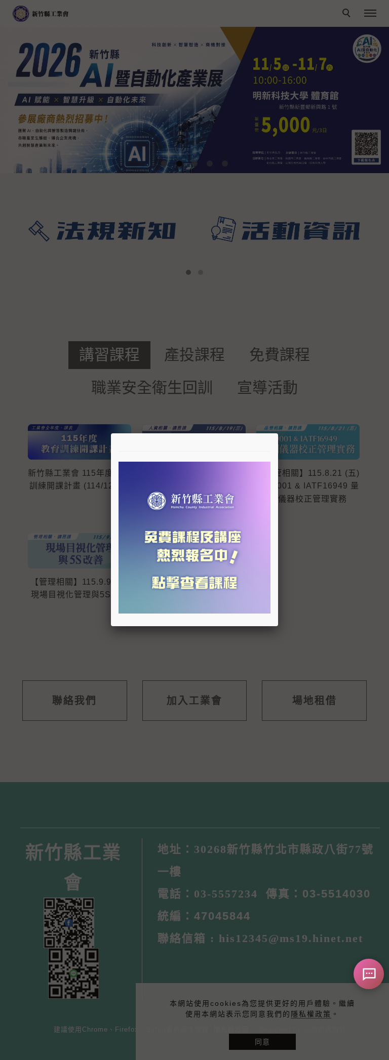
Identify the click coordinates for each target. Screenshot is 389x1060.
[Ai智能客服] (369, 974)
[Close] (278, 433)
